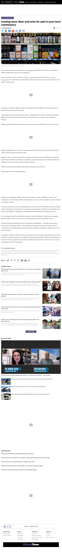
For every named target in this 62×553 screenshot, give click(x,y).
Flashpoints (41, 2)
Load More (31, 332)
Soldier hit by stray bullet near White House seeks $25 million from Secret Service (20, 320)
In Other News (6, 266)
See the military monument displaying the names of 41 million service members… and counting (25, 375)
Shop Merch (20, 539)
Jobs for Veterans (50, 537)
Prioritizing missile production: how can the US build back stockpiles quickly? (28, 386)
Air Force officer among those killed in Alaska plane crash (18, 462)
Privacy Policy (6, 533)
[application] (31, 357)
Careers (48, 535)
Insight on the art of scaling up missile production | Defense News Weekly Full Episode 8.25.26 (31, 379)
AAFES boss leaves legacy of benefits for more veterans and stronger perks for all (21, 270)
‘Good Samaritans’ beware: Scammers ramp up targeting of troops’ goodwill (20, 295)
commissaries (29, 70)
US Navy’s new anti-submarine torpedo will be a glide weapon (19, 470)
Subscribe (20, 533)
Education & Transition (50, 2)
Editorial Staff (35, 539)
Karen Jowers (7, 28)
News (26, 2)
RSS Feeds (20, 537)
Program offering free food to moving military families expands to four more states (21, 307)
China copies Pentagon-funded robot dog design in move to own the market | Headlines (30, 394)
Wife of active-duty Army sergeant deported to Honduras (17, 453)
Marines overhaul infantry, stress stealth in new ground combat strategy (22, 466)
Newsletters (20, 535)
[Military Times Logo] (19, 2)
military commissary (30, 77)
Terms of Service (7, 535)
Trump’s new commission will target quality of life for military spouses (21, 282)
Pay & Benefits (33, 2)
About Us (48, 533)
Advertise (34, 533)
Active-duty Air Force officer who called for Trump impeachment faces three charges (25, 457)
